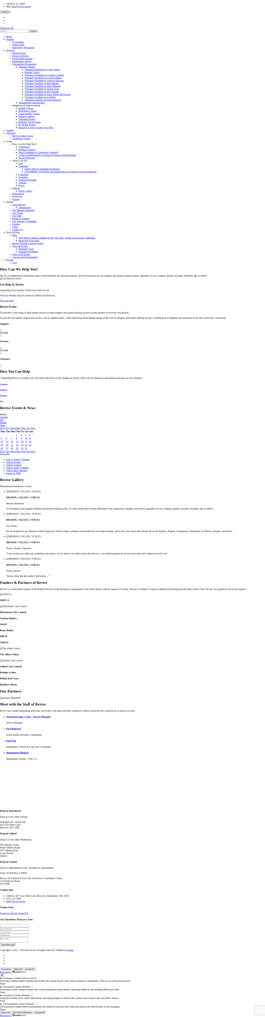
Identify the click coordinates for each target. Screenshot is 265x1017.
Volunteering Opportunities (31, 102)
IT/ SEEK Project (27, 125)
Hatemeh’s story (26, 249)
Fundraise (23, 166)
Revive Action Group (22, 136)
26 (1, 448)
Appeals (22, 182)
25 (30, 445)
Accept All (29, 969)
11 (30, 438)
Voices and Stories (21, 254)
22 (17, 445)
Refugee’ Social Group (29, 122)
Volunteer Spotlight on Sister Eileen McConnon (48, 94)
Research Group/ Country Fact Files (35, 127)
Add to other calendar (16, 470)
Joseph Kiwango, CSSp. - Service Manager (28, 716)
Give (20, 163)
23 (22, 445)
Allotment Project (26, 119)
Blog (14, 235)
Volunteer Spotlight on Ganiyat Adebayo (44, 80)
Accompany (18, 42)
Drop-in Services (20, 56)
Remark (26, 986)
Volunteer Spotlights (28, 251)
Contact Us (17, 229)
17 (26, 441)
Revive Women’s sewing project (28, 243)
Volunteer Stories (26, 67)
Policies (16, 188)
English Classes (26, 108)
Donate (9, 260)
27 (7, 448)
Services (10, 50)
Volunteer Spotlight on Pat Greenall (42, 91)
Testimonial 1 (24, 207)
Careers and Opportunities (25, 257)
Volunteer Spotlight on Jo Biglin (40, 97)
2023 (32, 428)
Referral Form (19, 53)
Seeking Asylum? (26, 149)
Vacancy (16, 199)
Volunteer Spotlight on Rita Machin (42, 83)
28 (12, 448)
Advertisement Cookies (14, 1004)
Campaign (23, 174)
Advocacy (11, 133)
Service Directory (26, 158)
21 (12, 445)
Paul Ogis (11, 740)
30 (22, 448)
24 (26, 445)
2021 (3, 428)
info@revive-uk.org (21, 6)
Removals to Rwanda (28, 240)
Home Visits (18, 45)
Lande (70, 950)
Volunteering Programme (24, 64)
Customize (6, 969)
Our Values (17, 213)
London (10, 130)
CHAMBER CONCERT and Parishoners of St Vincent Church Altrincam (60, 171)
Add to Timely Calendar (18, 459)
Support (10, 39)
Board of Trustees (20, 218)
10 (26, 438)
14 (12, 441)
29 (17, 448)
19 (1, 445)
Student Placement (27, 180)
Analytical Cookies (12, 995)
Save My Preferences (22, 1012)
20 (7, 445)
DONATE (5, 12)
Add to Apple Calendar (17, 467)
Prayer (21, 185)
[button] (5, 454)
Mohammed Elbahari (17, 752)
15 (17, 441)
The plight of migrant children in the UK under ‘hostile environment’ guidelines (56, 238)
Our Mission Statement (23, 210)
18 (30, 441)
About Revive (19, 204)
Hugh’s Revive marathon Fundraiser (42, 169)
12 (1, 441)
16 (22, 441)
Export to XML (13, 473)
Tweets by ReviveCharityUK (14, 913)
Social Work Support (22, 58)
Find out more (7, 300)
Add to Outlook (13, 465)
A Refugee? (24, 147)
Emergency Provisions (23, 47)
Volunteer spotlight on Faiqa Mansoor (43, 100)
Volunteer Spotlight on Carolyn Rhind (43, 78)
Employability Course (29, 113)
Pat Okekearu (13, 728)
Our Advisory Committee (24, 221)
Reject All (18, 969)
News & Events (20, 246)
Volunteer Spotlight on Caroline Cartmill (44, 75)
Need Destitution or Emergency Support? (38, 152)
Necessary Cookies (12, 978)
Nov (8, 428)
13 (7, 441)
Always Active (29, 978)
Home (9, 36)
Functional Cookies (12, 986)
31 (26, 448)
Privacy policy (25, 191)
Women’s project (26, 116)
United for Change (21, 138)
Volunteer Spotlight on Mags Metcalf (42, 86)
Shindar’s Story (32, 72)
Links (15, 227)
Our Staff (16, 216)
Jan (28, 428)
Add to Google (13, 462)
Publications (18, 193)
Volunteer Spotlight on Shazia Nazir (42, 89)
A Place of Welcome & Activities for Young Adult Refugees (47, 155)
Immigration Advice (22, 61)
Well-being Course (27, 111)
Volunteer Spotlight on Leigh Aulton (42, 69)
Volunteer (23, 177)
